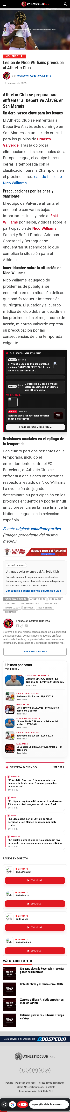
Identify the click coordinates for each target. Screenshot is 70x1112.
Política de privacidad (25, 1082)
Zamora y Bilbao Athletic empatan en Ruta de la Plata (41, 1001)
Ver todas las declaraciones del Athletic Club (33, 591)
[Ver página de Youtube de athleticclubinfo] (47, 1070)
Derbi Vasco (55, 599)
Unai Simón (13, 394)
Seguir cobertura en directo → (35, 427)
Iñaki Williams (12, 608)
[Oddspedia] (51, 1039)
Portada (9, 1082)
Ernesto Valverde (30, 603)
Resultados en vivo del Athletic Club (36, 1091)
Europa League (51, 603)
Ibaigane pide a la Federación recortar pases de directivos (42, 970)
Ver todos (11, 669)
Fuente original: (32, 529)
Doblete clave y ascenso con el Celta (41, 984)
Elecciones (10, 603)
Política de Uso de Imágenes (51, 1082)
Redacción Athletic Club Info (33, 75)
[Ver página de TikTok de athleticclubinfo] (41, 1070)
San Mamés (10, 612)
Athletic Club (37, 599)
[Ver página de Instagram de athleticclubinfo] (35, 1070)
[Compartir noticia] (4, 1104)
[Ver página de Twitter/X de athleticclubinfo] (28, 1070)
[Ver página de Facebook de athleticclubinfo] (22, 1070)
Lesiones (28, 608)
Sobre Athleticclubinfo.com (30, 1087)
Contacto (50, 1087)
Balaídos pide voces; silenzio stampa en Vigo (42, 1016)
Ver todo (59, 767)
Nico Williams (44, 228)
